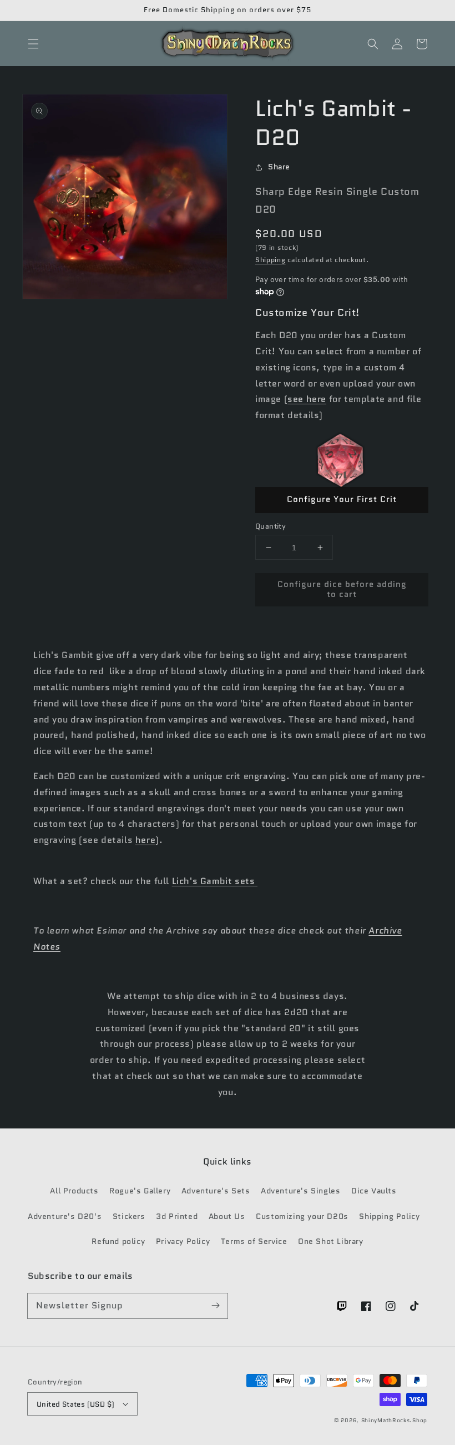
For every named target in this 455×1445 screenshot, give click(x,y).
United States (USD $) (75, 1404)
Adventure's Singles (300, 1190)
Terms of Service (254, 1241)
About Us (227, 1216)
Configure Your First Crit (342, 499)
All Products (74, 1190)
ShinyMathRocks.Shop (394, 1420)
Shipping (270, 259)
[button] (33, 44)
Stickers (129, 1216)
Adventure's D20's (65, 1216)
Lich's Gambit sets (214, 881)
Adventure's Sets (215, 1190)
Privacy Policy (183, 1241)
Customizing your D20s (302, 1216)
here (145, 840)
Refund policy (118, 1241)
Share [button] (279, 166)
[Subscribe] (215, 1305)
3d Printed (177, 1216)
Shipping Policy (389, 1216)
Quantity (270, 526)
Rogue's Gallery (139, 1190)
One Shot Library (330, 1241)
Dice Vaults (374, 1190)
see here (306, 399)
